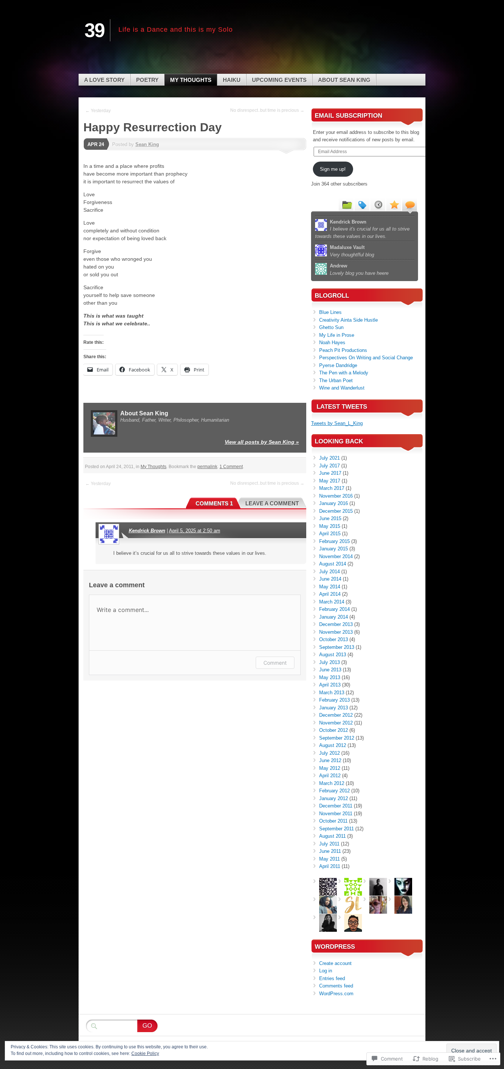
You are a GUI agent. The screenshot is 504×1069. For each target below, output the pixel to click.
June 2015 (330, 518)
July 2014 (329, 571)
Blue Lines (330, 312)
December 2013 (336, 624)
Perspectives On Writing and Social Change (366, 357)
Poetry (147, 80)
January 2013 (333, 707)
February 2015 (334, 541)
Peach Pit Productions (343, 350)
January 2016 (333, 503)
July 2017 (329, 465)
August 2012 (332, 745)
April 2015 (330, 533)
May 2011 (329, 859)
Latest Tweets (342, 406)
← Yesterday (98, 110)
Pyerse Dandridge (338, 365)
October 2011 (333, 821)
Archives (377, 204)
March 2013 (331, 692)
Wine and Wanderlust (342, 388)
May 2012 (329, 768)
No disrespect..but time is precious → (267, 110)
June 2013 (330, 669)
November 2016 (336, 496)
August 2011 (332, 836)
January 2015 (333, 548)
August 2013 (332, 654)
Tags (362, 204)
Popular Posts (393, 204)
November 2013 (336, 632)
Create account (335, 963)
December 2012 (336, 715)
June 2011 (330, 851)
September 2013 (336, 647)
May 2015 (329, 526)
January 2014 (333, 617)
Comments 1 (214, 503)
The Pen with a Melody (343, 373)
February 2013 (334, 700)
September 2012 (336, 738)
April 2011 (329, 866)
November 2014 (336, 556)
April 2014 (330, 594)
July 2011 (329, 844)
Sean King (147, 144)
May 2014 (329, 586)
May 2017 (329, 481)
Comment (275, 663)
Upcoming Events (279, 80)
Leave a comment (272, 503)
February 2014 (334, 609)
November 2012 (336, 723)
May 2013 (329, 677)
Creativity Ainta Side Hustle (348, 320)
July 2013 (329, 662)
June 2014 (330, 579)
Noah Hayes (332, 342)
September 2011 (336, 828)
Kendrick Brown (147, 530)
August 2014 (332, 564)
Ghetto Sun (331, 327)
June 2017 (330, 473)
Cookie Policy (145, 1053)
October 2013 (333, 639)
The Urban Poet (336, 380)
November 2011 (335, 813)
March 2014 (331, 602)
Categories (346, 204)
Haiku (232, 80)
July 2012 (329, 753)
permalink (207, 466)
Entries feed (332, 978)
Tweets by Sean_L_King (337, 423)
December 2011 (335, 806)
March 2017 (331, 488)
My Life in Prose (336, 335)
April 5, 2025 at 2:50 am (194, 530)
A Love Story (104, 80)
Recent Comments (409, 204)
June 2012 (330, 760)
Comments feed (336, 986)
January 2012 (333, 798)
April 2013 (330, 685)
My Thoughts (190, 80)
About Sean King (344, 80)
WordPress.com (336, 993)
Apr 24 (95, 144)
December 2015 (336, 511)
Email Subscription (348, 115)
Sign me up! (333, 169)
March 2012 (331, 783)
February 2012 (334, 790)
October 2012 (333, 730)
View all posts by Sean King (262, 442)
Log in (325, 970)
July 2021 (329, 458)
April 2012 (330, 775)
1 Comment (231, 466)
